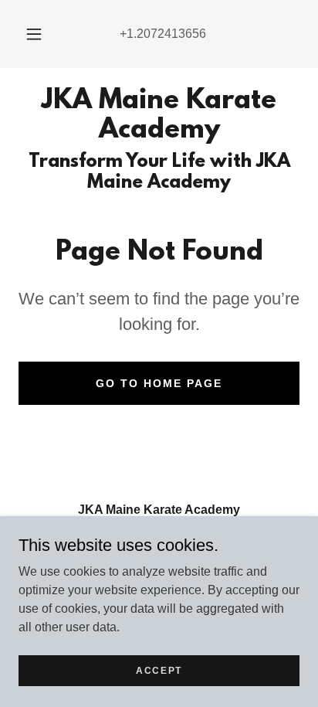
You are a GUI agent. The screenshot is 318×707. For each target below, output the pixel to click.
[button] (34, 34)
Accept (159, 670)
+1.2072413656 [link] (163, 33)
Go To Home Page (159, 383)
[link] (159, 116)
